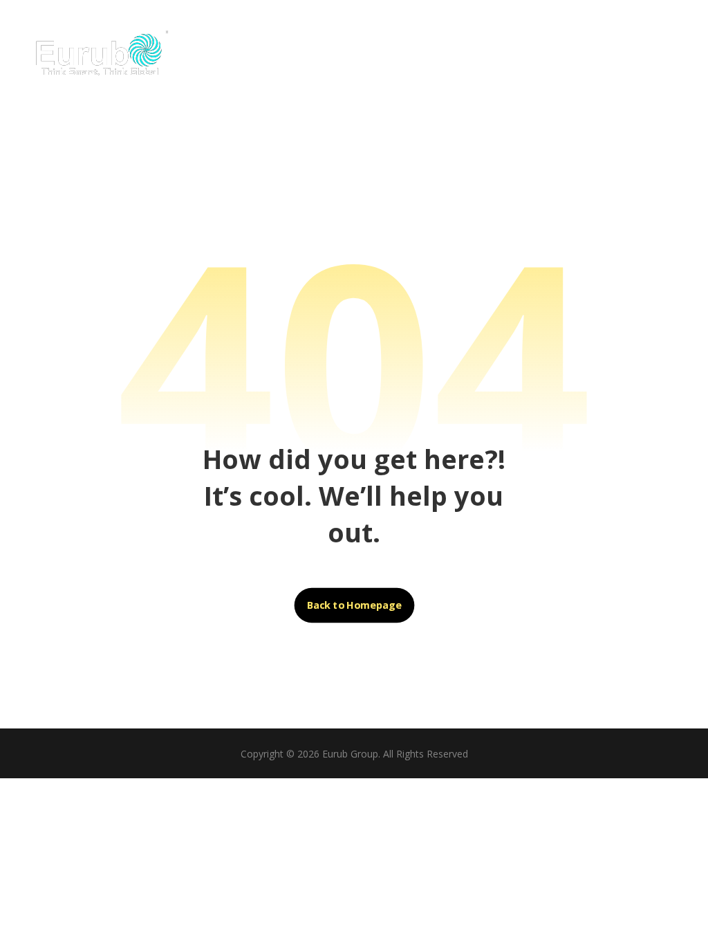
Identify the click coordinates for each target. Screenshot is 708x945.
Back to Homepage (354, 605)
